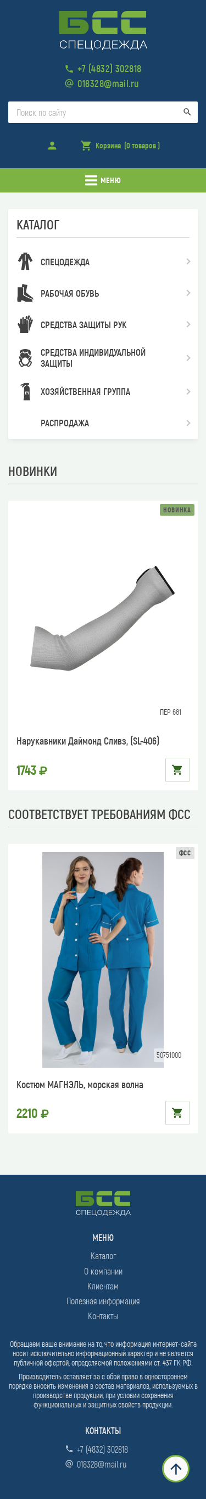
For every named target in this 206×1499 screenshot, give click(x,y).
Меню (111, 180)
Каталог (103, 1255)
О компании (103, 1271)
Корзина (120, 149)
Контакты (103, 1315)
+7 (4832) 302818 (109, 68)
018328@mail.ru (107, 83)
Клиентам (103, 1286)
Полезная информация (103, 1300)
